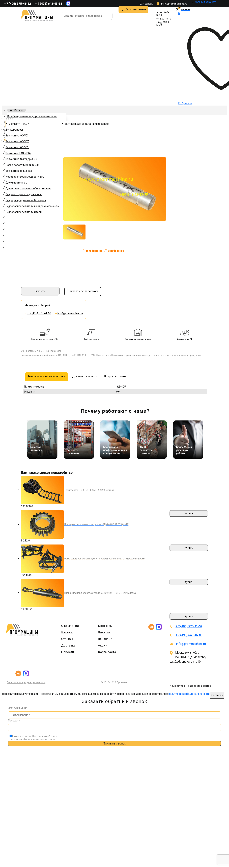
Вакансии (105, 639)
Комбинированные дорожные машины (32, 116)
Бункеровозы (14, 129)
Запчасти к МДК (19, 123)
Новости (67, 652)
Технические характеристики (46, 376)
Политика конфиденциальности (26, 682)
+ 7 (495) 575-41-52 (17, 3)
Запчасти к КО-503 (17, 135)
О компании (70, 626)
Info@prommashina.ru (70, 313)
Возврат (104, 632)
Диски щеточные (16, 182)
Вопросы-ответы (115, 376)
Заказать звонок (136, 9)
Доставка (68, 645)
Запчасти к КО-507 (17, 141)
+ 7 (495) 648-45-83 (48, 3)
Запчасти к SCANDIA (18, 153)
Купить (40, 291)
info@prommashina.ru (174, 3)
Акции (102, 645)
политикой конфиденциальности (189, 693)
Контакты (105, 626)
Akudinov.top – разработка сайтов (190, 685)
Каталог (18, 110)
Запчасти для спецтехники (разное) (87, 123)
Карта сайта (107, 652)
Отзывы (67, 639)
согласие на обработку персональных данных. (33, 739)
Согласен (217, 695)
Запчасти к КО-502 (17, 147)
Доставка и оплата (84, 376)
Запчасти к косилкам (19, 170)
